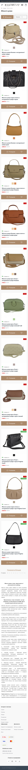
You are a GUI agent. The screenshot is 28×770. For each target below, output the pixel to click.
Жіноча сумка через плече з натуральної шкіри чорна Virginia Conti (12, 553)
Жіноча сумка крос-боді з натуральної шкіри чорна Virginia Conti (12, 461)
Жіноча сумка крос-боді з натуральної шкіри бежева (10, 279)
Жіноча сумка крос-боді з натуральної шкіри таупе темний (12, 415)
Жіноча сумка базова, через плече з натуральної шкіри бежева (13, 189)
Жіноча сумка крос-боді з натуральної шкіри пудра (10, 370)
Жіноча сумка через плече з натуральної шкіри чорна (11, 98)
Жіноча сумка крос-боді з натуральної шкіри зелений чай (12, 325)
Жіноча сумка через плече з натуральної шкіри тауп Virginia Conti (14, 507)
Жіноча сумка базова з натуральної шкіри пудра (13, 53)
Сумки (4, 8)
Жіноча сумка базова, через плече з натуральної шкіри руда (13, 234)
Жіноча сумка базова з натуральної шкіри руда (13, 143)
